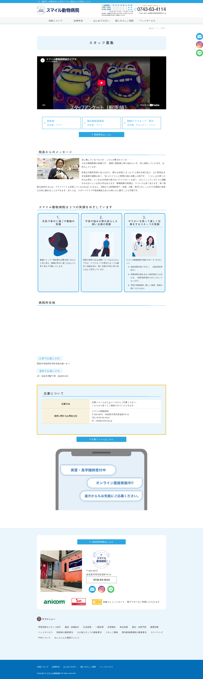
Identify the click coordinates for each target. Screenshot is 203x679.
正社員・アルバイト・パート (141, 123)
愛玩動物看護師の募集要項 (134, 632)
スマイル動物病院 (54, 673)
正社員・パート (54, 123)
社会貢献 (87, 627)
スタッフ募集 (112, 632)
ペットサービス (147, 21)
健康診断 (154, 627)
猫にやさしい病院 (124, 21)
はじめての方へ (101, 21)
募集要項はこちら (102, 134)
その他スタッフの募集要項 (89, 632)
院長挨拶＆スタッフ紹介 (49, 627)
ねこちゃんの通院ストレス (67, 638)
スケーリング (157, 632)
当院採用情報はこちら (102, 542)
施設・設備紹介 (72, 627)
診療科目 (78, 21)
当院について (55, 21)
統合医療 (124, 627)
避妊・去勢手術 (139, 627)
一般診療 (99, 627)
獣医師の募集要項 (65, 632)
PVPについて (44, 638)
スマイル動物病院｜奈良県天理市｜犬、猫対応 (58, 10)
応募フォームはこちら (102, 439)
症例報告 (112, 627)
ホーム (151, 28)
